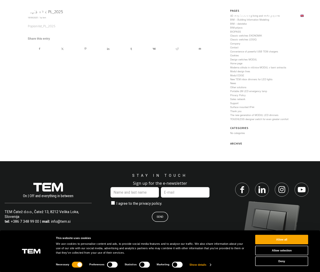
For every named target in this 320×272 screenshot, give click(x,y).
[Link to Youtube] (302, 190)
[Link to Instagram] (282, 190)
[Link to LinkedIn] (262, 190)
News (233, 83)
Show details (197, 264)
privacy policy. (150, 203)
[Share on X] (62, 49)
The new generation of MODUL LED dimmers (254, 115)
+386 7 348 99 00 (25, 221)
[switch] (112, 265)
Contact (234, 47)
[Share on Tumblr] (131, 49)
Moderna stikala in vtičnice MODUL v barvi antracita (258, 67)
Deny (281, 261)
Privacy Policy (238, 95)
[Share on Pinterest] (85, 49)
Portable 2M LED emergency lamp (248, 91)
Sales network (237, 99)
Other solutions (238, 87)
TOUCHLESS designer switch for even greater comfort (259, 119)
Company (235, 43)
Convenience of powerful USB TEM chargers (254, 51)
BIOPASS (235, 31)
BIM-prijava (236, 27)
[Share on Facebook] (39, 49)
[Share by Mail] (200, 49)
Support (234, 103)
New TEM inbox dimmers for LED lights (251, 79)
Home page (236, 63)
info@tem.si (61, 221)
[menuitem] (101, 15)
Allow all (281, 239)
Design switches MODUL (243, 59)
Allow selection (282, 250)
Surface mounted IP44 (242, 107)
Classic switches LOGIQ (243, 39)
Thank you (235, 111)
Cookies (234, 55)
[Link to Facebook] (242, 190)
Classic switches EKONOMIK (246, 35)
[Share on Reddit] (177, 49)
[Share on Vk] (154, 49)
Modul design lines (240, 71)
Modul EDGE (237, 75)
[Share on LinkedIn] (108, 49)
